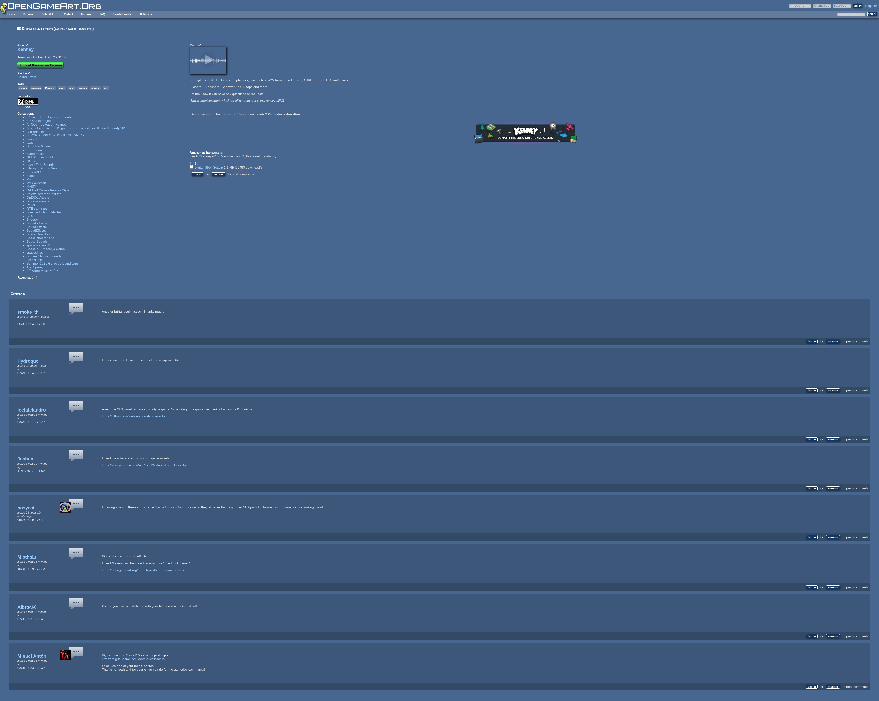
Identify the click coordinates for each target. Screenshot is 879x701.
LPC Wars (34, 172)
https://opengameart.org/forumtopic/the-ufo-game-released (144, 570)
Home (11, 14)
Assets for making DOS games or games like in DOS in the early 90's (76, 128)
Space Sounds (37, 241)
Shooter (32, 219)
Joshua (25, 458)
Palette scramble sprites (44, 194)
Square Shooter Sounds (44, 256)
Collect (68, 14)
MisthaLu (27, 556)
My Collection (36, 183)
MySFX (32, 186)
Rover (31, 205)
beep (62, 88)
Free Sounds (36, 150)
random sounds (38, 201)
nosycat (26, 507)
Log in (197, 174)
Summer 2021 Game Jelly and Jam (52, 263)
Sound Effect (26, 77)
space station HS (39, 245)
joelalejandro (31, 409)
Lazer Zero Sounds (40, 164)
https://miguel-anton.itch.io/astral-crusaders (133, 659)
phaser (36, 88)
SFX (30, 216)
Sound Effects (37, 227)
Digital (50, 88)
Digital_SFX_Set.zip (208, 167)
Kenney (25, 49)
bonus (95, 88)
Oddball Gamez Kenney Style (48, 190)
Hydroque (27, 361)
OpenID (799, 5)
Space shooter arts (40, 238)
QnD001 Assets (38, 197)
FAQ (102, 14)
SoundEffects (36, 230)
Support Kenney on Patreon (40, 65)
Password (840, 5)
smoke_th (28, 312)
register (218, 174)
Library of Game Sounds (44, 168)
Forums (86, 14)
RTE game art (37, 208)
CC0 (30, 142)
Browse (28, 14)
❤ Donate (146, 14)
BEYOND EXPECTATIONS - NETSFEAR (56, 135)
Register (871, 6)
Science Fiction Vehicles (44, 212)
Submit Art (49, 14)
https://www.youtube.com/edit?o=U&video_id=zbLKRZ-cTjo (144, 465)
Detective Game (38, 146)
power (83, 88)
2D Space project (39, 121)
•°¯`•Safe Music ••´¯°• (42, 271)
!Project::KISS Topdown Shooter (50, 117)
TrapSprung (35, 267)
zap (106, 88)
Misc (30, 179)
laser (23, 88)
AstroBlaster (35, 132)
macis (31, 175)
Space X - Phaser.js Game (46, 249)
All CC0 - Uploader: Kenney (46, 124)
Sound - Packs (37, 223)
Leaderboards (122, 14)
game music (35, 153)
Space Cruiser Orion (169, 507)
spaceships (35, 252)
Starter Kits (35, 260)
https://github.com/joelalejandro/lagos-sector (134, 416)
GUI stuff (33, 161)
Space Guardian (38, 234)
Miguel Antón (31, 655)
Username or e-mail (822, 5)
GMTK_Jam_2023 (40, 157)
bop (71, 88)
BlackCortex (35, 139)
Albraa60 (27, 607)
